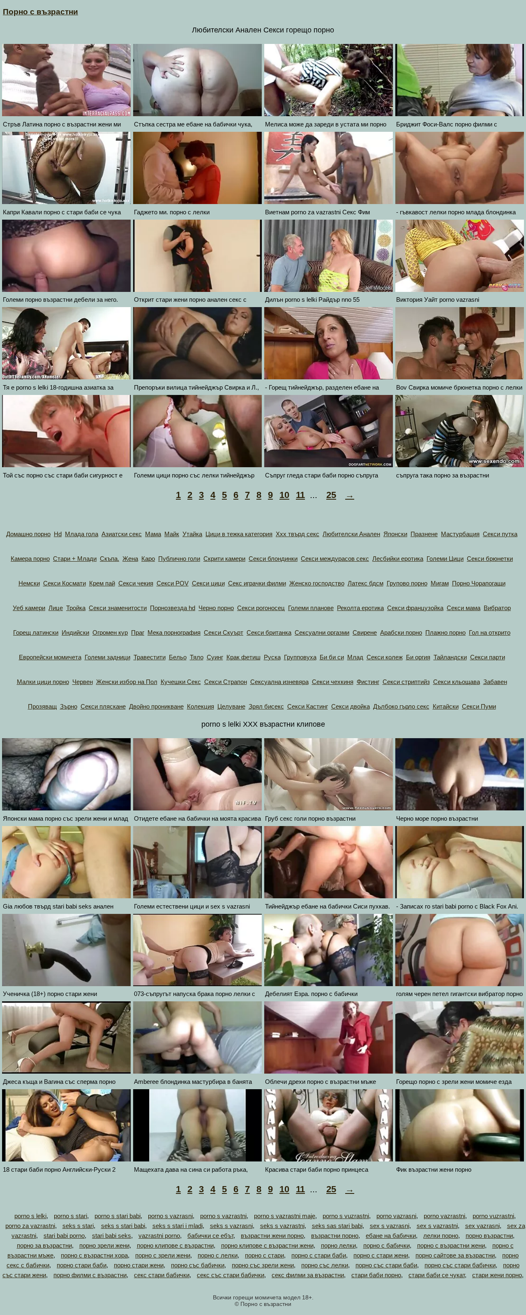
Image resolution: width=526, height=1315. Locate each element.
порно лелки (338, 1245)
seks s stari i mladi (177, 1225)
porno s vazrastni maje (284, 1215)
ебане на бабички (391, 1235)
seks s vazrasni (231, 1225)
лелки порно (440, 1235)
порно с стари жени (380, 1255)
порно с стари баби (318, 1255)
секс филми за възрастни (308, 1274)
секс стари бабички (161, 1274)
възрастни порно (334, 1235)
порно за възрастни (44, 1245)
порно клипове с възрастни (175, 1245)
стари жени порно (497, 1274)
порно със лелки (324, 1265)
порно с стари (264, 1255)
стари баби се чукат (436, 1274)
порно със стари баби (386, 1265)
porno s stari (70, 1215)
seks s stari (78, 1225)
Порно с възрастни (40, 11)
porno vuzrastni (493, 1215)
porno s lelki (30, 1215)
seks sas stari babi (337, 1225)
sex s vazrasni (389, 1225)
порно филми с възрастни (90, 1274)
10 (284, 495)
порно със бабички (197, 1265)
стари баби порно (376, 1274)
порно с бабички (386, 1245)
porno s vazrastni (223, 1215)
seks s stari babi (123, 1225)
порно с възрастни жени (451, 1245)
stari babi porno (64, 1235)
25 (331, 495)
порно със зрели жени (263, 1265)
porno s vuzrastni (346, 1215)
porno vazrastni (444, 1215)
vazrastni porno (159, 1235)
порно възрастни (489, 1235)
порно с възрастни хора (94, 1255)
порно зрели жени (104, 1245)
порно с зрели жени (162, 1255)
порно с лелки (218, 1255)
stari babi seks (111, 1235)
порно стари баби (81, 1265)
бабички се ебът (210, 1235)
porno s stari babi (118, 1215)
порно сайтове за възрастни (455, 1255)
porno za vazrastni (30, 1225)
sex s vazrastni (437, 1225)
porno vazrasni (396, 1215)
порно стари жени (139, 1265)
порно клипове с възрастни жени (267, 1245)
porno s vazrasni (170, 1215)
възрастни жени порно (272, 1235)
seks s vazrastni (282, 1225)
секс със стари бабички (230, 1274)
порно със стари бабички (460, 1265)
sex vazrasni (482, 1225)
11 (300, 495)
